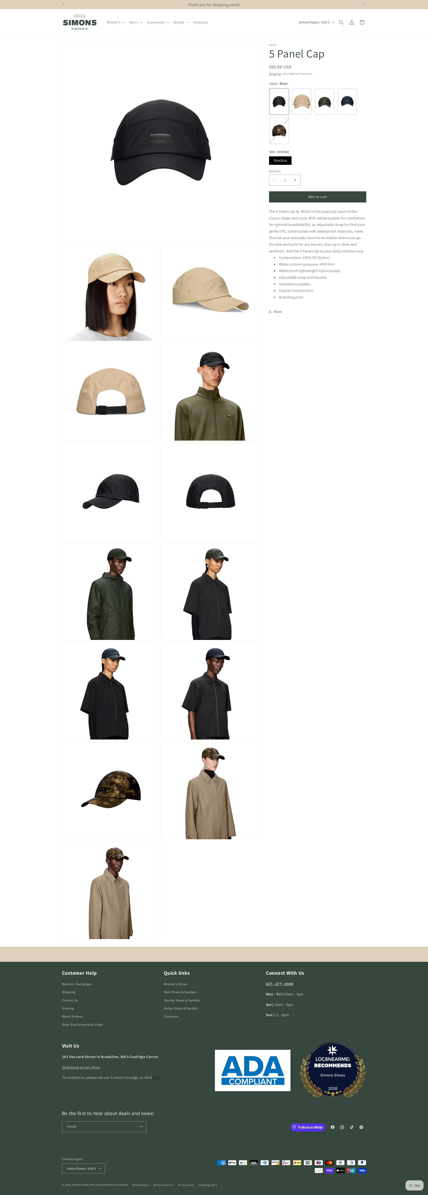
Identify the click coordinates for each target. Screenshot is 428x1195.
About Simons (72, 1016)
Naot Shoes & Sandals (180, 992)
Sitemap (68, 1008)
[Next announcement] (365, 4)
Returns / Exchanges (77, 984)
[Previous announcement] (63, 4)
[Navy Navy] (347, 101)
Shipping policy (208, 1184)
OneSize (280, 160)
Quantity (275, 171)
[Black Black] (279, 101)
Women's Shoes (175, 984)
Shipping (275, 74)
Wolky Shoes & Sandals (181, 1008)
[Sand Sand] (302, 101)
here (156, 1077)
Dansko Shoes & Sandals (182, 1000)
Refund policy (140, 1184)
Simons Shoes (332, 1075)
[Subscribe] (141, 1126)
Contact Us (70, 1000)
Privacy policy (186, 1184)
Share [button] (278, 311)
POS (92, 1184)
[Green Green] (325, 101)
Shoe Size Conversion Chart (82, 1024)
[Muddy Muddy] (279, 131)
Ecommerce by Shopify (114, 1184)
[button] (115, 22)
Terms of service (163, 1184)
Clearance (171, 1016)
